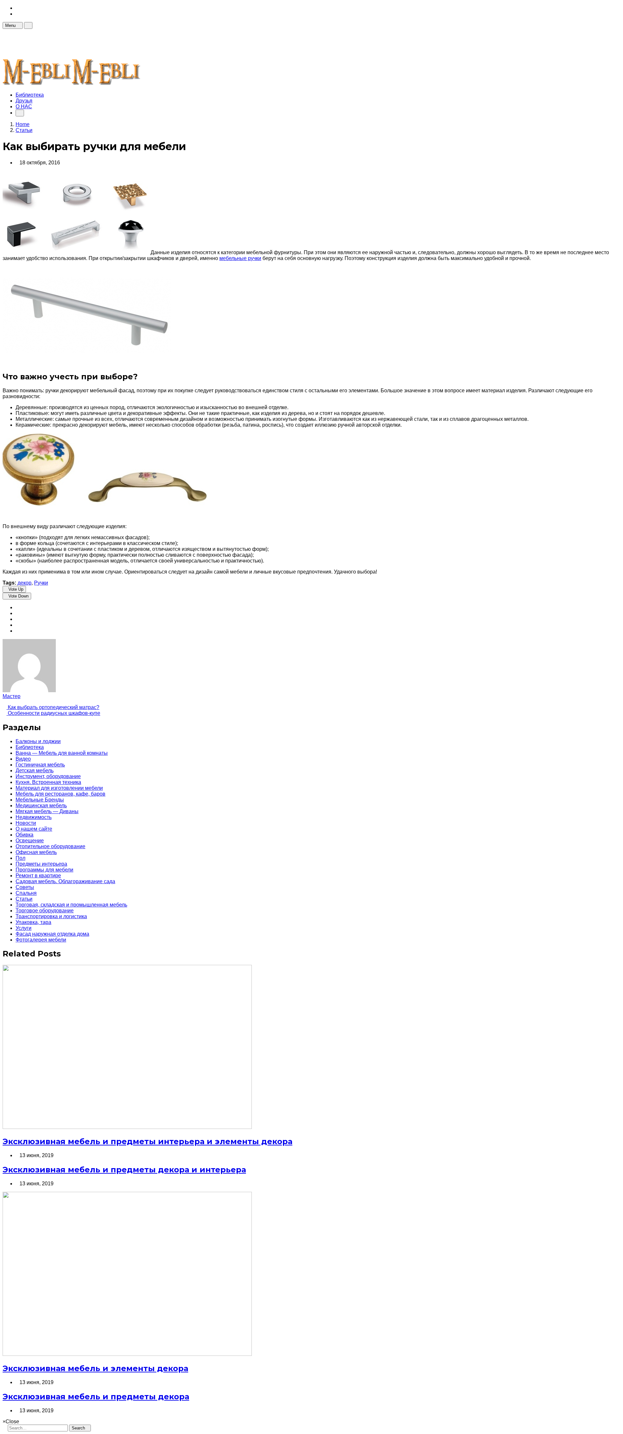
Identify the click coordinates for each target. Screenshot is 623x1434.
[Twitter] (17, 14)
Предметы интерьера (41, 864)
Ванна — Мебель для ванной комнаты (62, 753)
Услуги (23, 928)
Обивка (24, 834)
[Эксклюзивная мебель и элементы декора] (127, 1354)
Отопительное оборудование (50, 846)
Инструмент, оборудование (48, 776)
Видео (23, 759)
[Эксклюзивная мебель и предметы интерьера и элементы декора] (127, 1127)
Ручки (41, 583)
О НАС (24, 106)
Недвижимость (34, 817)
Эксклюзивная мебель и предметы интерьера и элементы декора (147, 1141)
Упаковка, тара (33, 922)
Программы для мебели (44, 869)
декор (24, 583)
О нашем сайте (34, 829)
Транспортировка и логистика (51, 916)
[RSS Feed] (17, 8)
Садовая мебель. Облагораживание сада (65, 881)
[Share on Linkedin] (17, 631)
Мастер (11, 696)
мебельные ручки (240, 258)
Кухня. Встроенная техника (48, 782)
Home (23, 124)
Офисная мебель (36, 852)
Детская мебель (35, 770)
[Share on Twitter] (17, 613)
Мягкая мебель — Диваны (47, 811)
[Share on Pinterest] (17, 625)
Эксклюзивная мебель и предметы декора (96, 1396)
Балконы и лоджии (38, 741)
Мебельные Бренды (40, 799)
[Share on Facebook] (17, 607)
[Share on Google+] (17, 619)
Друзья (24, 100)
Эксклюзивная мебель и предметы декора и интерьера (124, 1169)
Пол (20, 858)
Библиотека (30, 95)
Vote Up (15, 589)
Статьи (24, 899)
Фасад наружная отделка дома (52, 934)
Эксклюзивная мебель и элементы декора (95, 1368)
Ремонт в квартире (38, 875)
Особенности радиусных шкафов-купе (53, 713)
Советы (25, 887)
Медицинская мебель (41, 805)
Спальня (26, 893)
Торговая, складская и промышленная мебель (71, 904)
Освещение (30, 840)
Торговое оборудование (45, 910)
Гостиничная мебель (40, 764)
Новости (26, 823)
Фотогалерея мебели (41, 939)
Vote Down (18, 596)
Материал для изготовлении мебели (59, 788)
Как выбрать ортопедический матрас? (52, 707)
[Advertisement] (121, 43)
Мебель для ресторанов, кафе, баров (60, 794)
